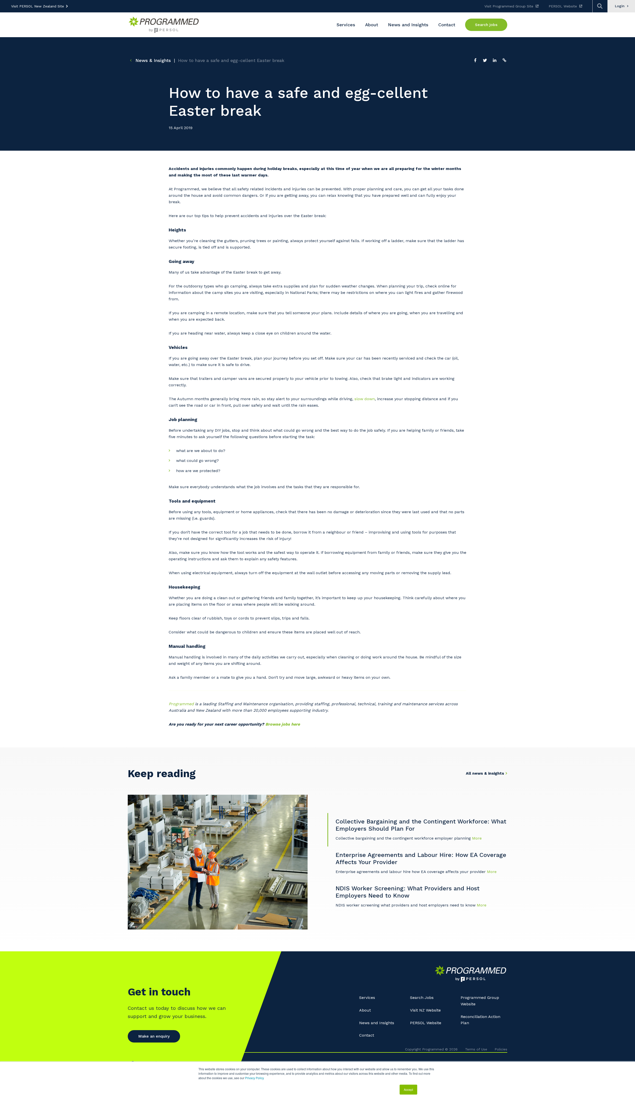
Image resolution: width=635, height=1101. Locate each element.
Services (367, 997)
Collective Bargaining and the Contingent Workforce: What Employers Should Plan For (421, 825)
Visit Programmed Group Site (508, 6)
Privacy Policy (254, 1078)
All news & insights (485, 773)
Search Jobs (422, 997)
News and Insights (376, 1022)
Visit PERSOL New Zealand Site (37, 6)
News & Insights (152, 60)
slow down (364, 398)
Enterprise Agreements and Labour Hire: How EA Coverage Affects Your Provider (421, 858)
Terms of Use (476, 1049)
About (365, 1010)
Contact (366, 1035)
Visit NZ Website (425, 1010)
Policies (501, 1049)
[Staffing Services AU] (164, 24)
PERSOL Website (563, 6)
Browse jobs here (283, 724)
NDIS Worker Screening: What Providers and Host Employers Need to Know (407, 892)
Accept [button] (408, 1089)
